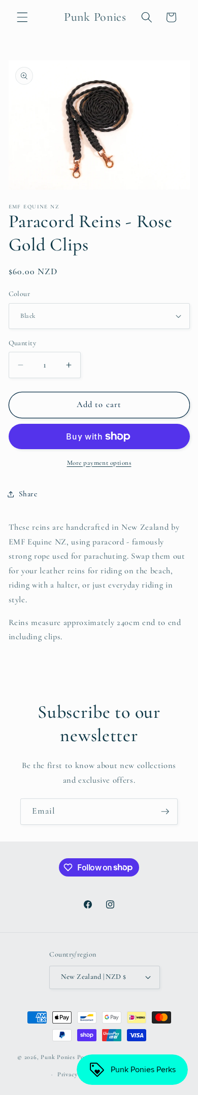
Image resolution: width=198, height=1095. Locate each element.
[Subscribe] (165, 811)
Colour (19, 293)
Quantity (23, 343)
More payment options (99, 463)
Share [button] (28, 493)
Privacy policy (76, 1074)
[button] (22, 17)
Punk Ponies (58, 1057)
